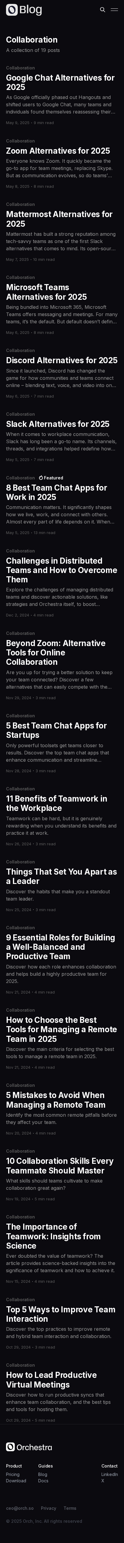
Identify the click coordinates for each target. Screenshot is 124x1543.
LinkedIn (109, 1474)
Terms (70, 1508)
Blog (42, 1474)
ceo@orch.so (20, 1508)
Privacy (48, 1508)
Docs (43, 1480)
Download (16, 1480)
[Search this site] (102, 9)
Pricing (13, 1474)
